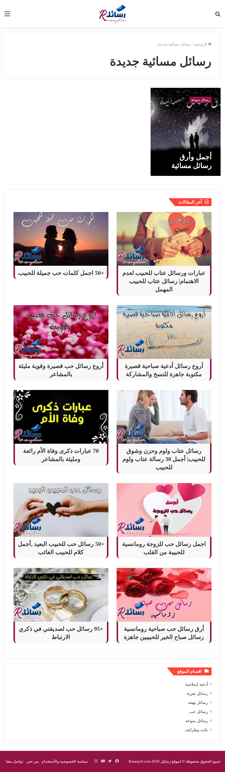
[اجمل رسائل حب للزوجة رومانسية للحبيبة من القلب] (164, 510)
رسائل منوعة (196, 721)
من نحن (32, 761)
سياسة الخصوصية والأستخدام (65, 761)
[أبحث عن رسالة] (218, 16)
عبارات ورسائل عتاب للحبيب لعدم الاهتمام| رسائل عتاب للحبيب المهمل (163, 281)
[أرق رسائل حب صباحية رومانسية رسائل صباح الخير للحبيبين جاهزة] (164, 595)
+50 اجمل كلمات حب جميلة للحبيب (61, 273)
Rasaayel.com (140, 761)
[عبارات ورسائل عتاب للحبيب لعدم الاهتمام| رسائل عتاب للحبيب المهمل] (164, 239)
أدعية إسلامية (196, 684)
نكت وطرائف (196, 730)
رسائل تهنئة (198, 702)
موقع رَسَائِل (170, 761)
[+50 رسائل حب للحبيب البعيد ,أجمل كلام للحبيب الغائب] (60, 510)
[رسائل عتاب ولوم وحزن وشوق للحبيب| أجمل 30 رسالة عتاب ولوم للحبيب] (164, 417)
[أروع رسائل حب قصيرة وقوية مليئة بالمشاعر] (60, 332)
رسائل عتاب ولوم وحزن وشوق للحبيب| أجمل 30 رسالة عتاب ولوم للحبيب (163, 459)
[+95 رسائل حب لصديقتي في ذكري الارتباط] (60, 595)
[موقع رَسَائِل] (112, 13)
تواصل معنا (14, 761)
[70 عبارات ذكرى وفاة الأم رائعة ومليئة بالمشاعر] (60, 417)
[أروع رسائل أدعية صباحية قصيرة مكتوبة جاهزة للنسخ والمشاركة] (164, 332)
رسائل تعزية (197, 693)
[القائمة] (7, 16)
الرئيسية (201, 44)
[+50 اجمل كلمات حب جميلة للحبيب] (60, 239)
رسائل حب (198, 711)
